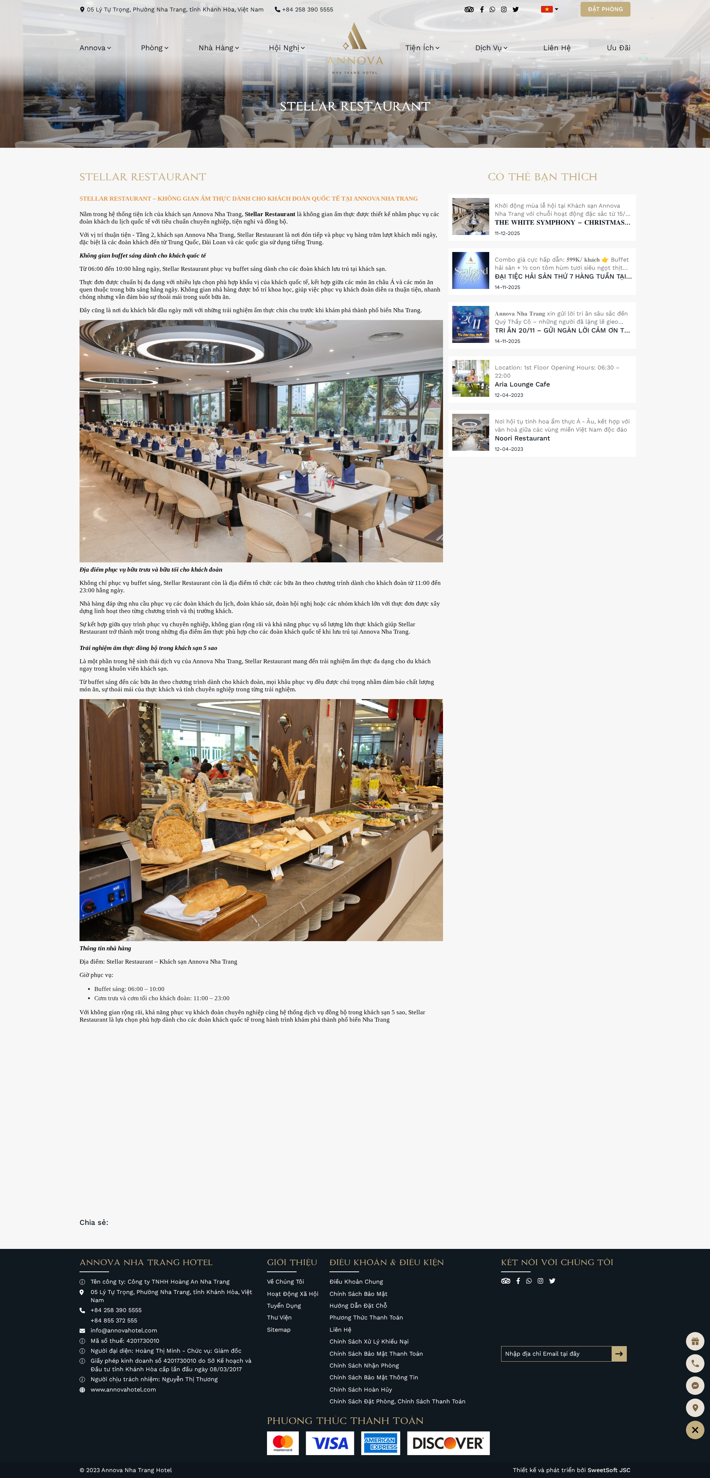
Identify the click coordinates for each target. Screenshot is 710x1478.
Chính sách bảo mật (358, 1293)
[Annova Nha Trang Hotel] (355, 48)
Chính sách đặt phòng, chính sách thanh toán (397, 1401)
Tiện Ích (419, 47)
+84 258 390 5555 (307, 9)
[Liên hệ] (695, 1430)
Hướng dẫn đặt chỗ (358, 1305)
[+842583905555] (695, 1363)
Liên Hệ (557, 47)
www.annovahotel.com (123, 1389)
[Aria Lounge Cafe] (470, 378)
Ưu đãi (618, 47)
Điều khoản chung (356, 1281)
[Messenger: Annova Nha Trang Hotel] (695, 1385)
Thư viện (279, 1317)
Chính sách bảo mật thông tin (373, 1377)
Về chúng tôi (285, 1281)
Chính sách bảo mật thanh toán (376, 1353)
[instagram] (504, 9)
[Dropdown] (109, 48)
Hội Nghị (284, 47)
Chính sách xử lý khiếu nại (369, 1341)
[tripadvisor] (469, 9)
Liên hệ (340, 1329)
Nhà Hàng (216, 47)
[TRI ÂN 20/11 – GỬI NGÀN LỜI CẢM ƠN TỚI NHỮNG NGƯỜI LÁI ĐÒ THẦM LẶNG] (470, 324)
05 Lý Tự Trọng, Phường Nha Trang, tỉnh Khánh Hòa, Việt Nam (175, 9)
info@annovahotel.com (124, 1330)
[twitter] (516, 9)
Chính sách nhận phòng (364, 1365)
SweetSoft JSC (609, 1470)
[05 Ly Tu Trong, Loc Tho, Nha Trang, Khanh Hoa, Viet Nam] (695, 1408)
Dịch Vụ (488, 47)
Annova (92, 47)
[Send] (619, 1353)
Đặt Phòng (605, 9)
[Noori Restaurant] (470, 432)
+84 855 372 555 (114, 1320)
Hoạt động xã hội (292, 1293)
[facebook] (482, 9)
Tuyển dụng (284, 1305)
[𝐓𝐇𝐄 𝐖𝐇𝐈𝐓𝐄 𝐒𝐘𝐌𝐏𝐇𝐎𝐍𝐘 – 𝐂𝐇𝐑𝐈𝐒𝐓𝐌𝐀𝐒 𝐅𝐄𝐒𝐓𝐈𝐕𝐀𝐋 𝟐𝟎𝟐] (470, 216)
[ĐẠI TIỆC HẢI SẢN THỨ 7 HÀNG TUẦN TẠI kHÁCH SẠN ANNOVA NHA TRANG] (470, 270)
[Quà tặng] (695, 1341)
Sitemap (279, 1329)
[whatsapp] (492, 9)
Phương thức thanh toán (366, 1317)
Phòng (152, 47)
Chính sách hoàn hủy (360, 1389)
